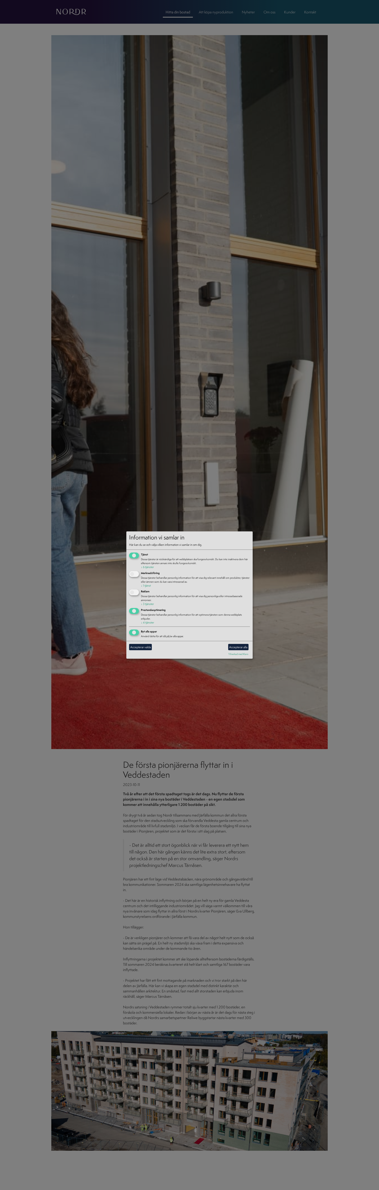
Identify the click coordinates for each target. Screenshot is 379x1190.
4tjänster (147, 623)
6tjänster (147, 567)
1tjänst (146, 585)
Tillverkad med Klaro (238, 654)
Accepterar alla (238, 647)
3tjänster (147, 604)
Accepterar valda (140, 647)
